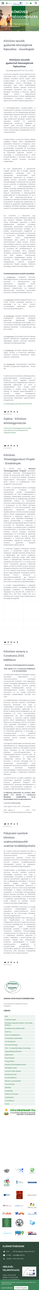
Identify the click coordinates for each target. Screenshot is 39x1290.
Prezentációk (10, 1084)
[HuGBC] (6, 1182)
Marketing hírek (11, 1074)
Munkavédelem (11, 1078)
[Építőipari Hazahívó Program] (13, 987)
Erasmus (8, 1032)
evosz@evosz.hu (19, 1255)
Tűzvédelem (9, 1101)
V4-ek (7, 1104)
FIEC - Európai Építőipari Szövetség (17, 1048)
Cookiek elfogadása (21, 1288)
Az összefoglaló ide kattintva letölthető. (18, 404)
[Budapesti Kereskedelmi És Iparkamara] (6, 1171)
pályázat (8, 1087)
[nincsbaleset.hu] (19, 1112)
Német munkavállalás (13, 1081)
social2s (10, 414)
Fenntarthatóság (11, 1045)
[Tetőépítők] (19, 1222)
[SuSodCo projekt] (19, 1213)
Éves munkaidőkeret (12, 1035)
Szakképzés (9, 1097)
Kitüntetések (9, 1058)
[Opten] (19, 1206)
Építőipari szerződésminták (15, 1028)
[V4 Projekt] (32, 1222)
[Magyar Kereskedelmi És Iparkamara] (19, 1182)
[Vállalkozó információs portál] (19, 1233)
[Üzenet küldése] (31, 3)
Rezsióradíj (9, 1091)
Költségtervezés (11, 1068)
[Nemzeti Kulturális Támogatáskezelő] (32, 1195)
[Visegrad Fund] (6, 1233)
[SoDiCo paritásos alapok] (6, 1213)
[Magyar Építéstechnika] (32, 1182)
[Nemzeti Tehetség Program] (6, 1206)
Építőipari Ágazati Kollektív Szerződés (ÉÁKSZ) (18, 1024)
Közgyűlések (9, 1061)
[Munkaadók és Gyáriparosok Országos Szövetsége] (19, 1195)
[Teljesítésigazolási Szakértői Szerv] (6, 1222)
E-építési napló (10, 1020)
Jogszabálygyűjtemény (13, 1051)
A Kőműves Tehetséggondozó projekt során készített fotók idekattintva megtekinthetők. (17, 430)
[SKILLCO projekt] (32, 1205)
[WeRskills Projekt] (32, 1233)
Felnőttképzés (10, 1041)
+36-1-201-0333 (18, 1259)
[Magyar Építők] (6, 1195)
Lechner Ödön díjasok (13, 1071)
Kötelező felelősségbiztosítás (15, 1064)
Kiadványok (9, 1055)
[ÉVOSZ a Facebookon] (27, 3)
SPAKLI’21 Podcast (11, 1094)
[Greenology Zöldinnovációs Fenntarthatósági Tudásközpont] (32, 1170)
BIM (6, 1016)
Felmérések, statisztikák (13, 1038)
